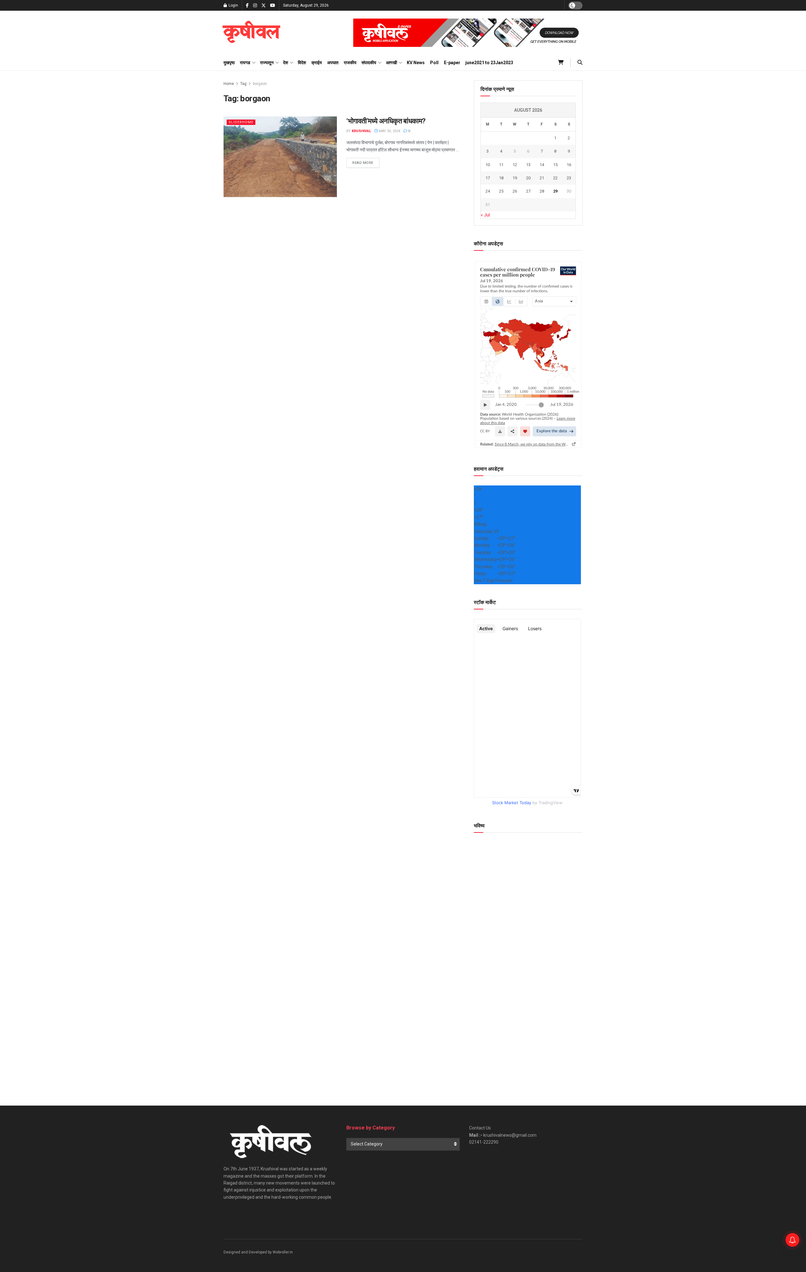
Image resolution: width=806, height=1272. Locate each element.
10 (487, 164)
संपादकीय (368, 62)
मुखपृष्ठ (229, 62)
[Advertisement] (528, 1036)
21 (542, 178)
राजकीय (350, 62)
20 (528, 178)
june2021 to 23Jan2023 (489, 62)
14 (542, 164)
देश (285, 62)
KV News (416, 62)
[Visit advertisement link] (467, 33)
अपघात (332, 62)
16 (569, 164)
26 (515, 191)
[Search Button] (579, 62)
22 (555, 178)
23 (569, 178)
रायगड (245, 62)
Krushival (361, 131)
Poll (434, 62)
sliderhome (241, 122)
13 (528, 164)
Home (229, 83)
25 (501, 191)
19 (515, 178)
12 (515, 164)
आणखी (391, 62)
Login (233, 5)
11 (501, 164)
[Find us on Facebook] (247, 5)
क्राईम (316, 62)
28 (542, 191)
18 (501, 178)
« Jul (485, 214)
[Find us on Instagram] (255, 5)
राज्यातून (267, 62)
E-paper (452, 62)
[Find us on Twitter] (263, 5)
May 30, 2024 (389, 131)
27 (528, 191)
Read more (365, 162)
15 (555, 164)
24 (487, 191)
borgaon (260, 83)
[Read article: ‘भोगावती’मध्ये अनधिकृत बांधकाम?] (280, 156)
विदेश (302, 62)
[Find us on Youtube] (272, 5)
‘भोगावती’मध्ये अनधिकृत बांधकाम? (386, 121)
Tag (243, 83)
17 (487, 178)
